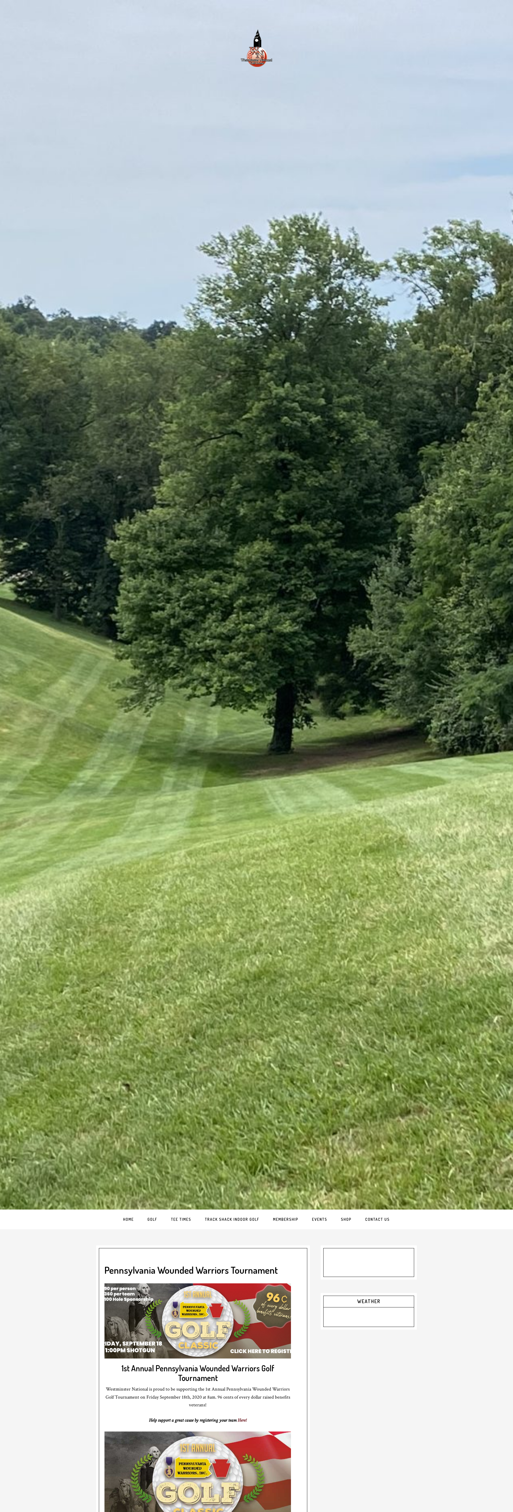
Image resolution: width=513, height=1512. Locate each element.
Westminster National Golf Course (256, 48)
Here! (242, 1420)
